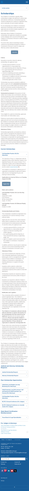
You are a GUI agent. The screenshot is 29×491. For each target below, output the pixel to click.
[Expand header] (27, 2)
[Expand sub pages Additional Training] (27, 432)
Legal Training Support (6, 433)
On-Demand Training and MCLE (8, 427)
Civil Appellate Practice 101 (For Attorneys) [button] (10, 154)
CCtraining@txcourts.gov (20, 452)
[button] (26, 459)
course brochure (14, 167)
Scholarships (4, 428)
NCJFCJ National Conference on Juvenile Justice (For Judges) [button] (13, 405)
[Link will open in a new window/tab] (2, 470)
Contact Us (3, 462)
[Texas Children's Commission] (1, 2)
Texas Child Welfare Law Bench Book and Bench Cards (13, 425)
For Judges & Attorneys (9, 423)
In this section (6, 8)
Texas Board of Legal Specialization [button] (11, 417)
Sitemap (3, 464)
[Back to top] (14, 487)
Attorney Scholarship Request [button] (10, 375)
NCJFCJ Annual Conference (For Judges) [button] (13, 401)
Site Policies (3, 477)
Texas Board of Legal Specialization (9, 430)
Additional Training (5, 431)
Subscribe (17, 464)
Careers (16, 462)
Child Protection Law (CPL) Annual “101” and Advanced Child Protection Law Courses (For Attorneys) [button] (13, 391)
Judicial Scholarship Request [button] (10, 372)
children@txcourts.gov (11, 451)
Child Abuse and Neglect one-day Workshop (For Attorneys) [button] (11, 385)
